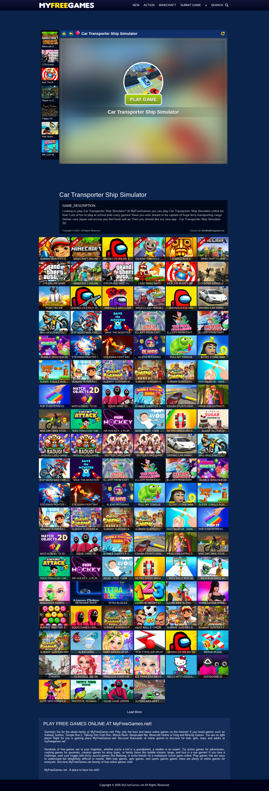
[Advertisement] (134, 20)
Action (149, 5)
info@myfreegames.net (213, 230)
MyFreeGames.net (132, 785)
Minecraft (167, 5)
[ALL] (206, 5)
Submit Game (190, 5)
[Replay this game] (223, 33)
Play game (143, 99)
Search (219, 5)
